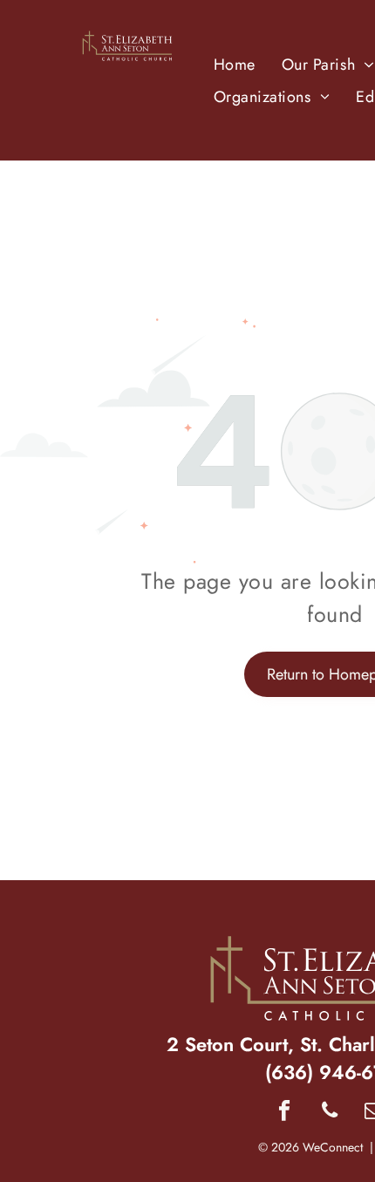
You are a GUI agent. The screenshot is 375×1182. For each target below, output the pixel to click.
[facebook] (284, 1112)
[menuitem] (235, 64)
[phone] (330, 1112)
